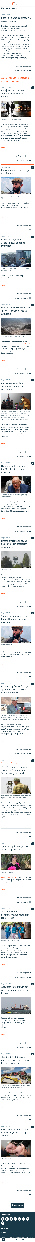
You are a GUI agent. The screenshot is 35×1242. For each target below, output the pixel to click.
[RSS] (27, 1219)
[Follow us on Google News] (2, 1219)
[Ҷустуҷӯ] (30, 1240)
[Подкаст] (2, 1223)
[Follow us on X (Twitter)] (19, 1219)
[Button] (23, 66)
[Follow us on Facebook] (7, 1219)
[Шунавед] (9, 1240)
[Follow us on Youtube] (11, 1219)
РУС (23, 1239)
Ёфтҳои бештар (17, 1205)
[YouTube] (16, 1240)
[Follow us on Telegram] (23, 1219)
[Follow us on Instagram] (15, 1219)
